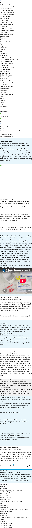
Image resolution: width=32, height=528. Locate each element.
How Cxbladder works (7, 30)
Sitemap (2, 486)
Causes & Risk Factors (7, 42)
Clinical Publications (6, 22)
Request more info (6, 316)
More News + (4, 505)
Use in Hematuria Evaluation (9, 7)
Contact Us (3, 53)
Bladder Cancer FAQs (6, 34)
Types (2, 44)
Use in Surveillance (6, 9)
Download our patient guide (21, 316)
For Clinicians (4, 3)
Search (2, 129)
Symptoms (3, 38)
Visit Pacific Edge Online (7, 492)
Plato (8, 500)
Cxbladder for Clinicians (7, 5)
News (1, 52)
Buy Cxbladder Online (6, 136)
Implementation (5, 18)
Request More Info (6, 135)
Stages (2, 46)
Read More (3, 513)
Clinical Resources (5, 20)
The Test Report (5, 16)
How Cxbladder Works (7, 13)
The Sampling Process (7, 15)
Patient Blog (4, 32)
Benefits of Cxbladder (6, 11)
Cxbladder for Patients (7, 28)
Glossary (2, 50)
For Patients (3, 26)
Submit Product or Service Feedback (11, 490)
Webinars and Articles (7, 24)
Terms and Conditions (7, 496)
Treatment (3, 48)
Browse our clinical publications (10, 412)
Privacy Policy (4, 494)
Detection (3, 40)
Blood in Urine (4, 36)
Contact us (3, 265)
